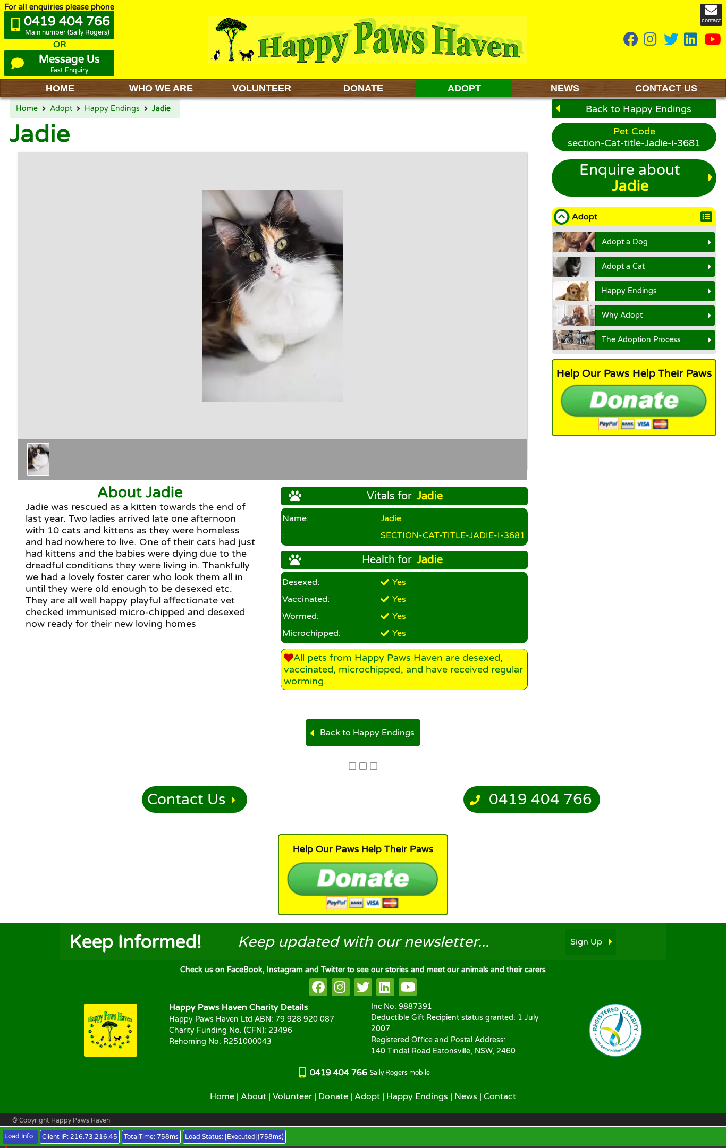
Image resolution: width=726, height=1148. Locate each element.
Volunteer (292, 1096)
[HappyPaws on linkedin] (691, 40)
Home (27, 109)
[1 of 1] (38, 459)
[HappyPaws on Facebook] (631, 40)
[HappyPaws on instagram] (651, 40)
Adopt (61, 109)
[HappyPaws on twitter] (671, 40)
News (465, 1096)
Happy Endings (112, 109)
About (253, 1096)
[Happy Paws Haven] (367, 40)
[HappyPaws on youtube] (713, 40)
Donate (333, 1096)
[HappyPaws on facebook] (318, 987)
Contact (500, 1096)
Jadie (161, 109)
